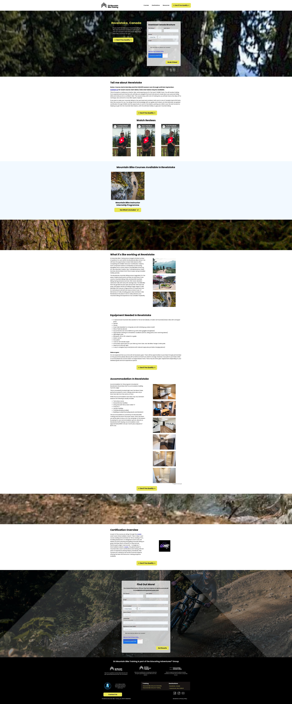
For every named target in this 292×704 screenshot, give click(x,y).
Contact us (114, 90)
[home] (109, 5)
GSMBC (139, 534)
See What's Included (128, 210)
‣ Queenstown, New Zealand (176, 688)
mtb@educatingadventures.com (147, 590)
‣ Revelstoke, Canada (174, 686)
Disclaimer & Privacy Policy (180, 698)
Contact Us (112, 694)
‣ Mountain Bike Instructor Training (152, 688)
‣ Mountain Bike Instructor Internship (152, 686)
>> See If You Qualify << (181, 5)
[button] (146, 5)
